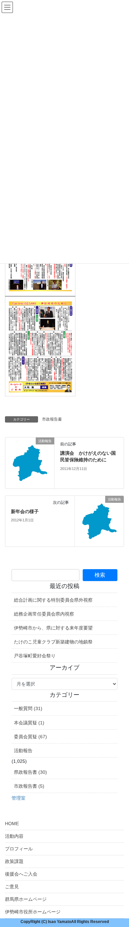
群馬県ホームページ (26, 899)
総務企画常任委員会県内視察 (44, 614)
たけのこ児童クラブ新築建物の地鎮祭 (53, 641)
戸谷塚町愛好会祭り (35, 655)
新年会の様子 (25, 511)
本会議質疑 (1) (29, 722)
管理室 (18, 798)
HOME (12, 823)
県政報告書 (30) (30, 772)
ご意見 (12, 886)
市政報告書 (52, 419)
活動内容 (14, 836)
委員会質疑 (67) (30, 736)
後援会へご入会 (21, 874)
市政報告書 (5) (29, 786)
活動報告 (23, 750)
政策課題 (14, 861)
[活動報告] (29, 462)
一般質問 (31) (28, 708)
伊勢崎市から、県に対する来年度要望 (53, 627)
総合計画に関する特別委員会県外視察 (53, 600)
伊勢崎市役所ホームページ (33, 911)
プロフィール (19, 848)
